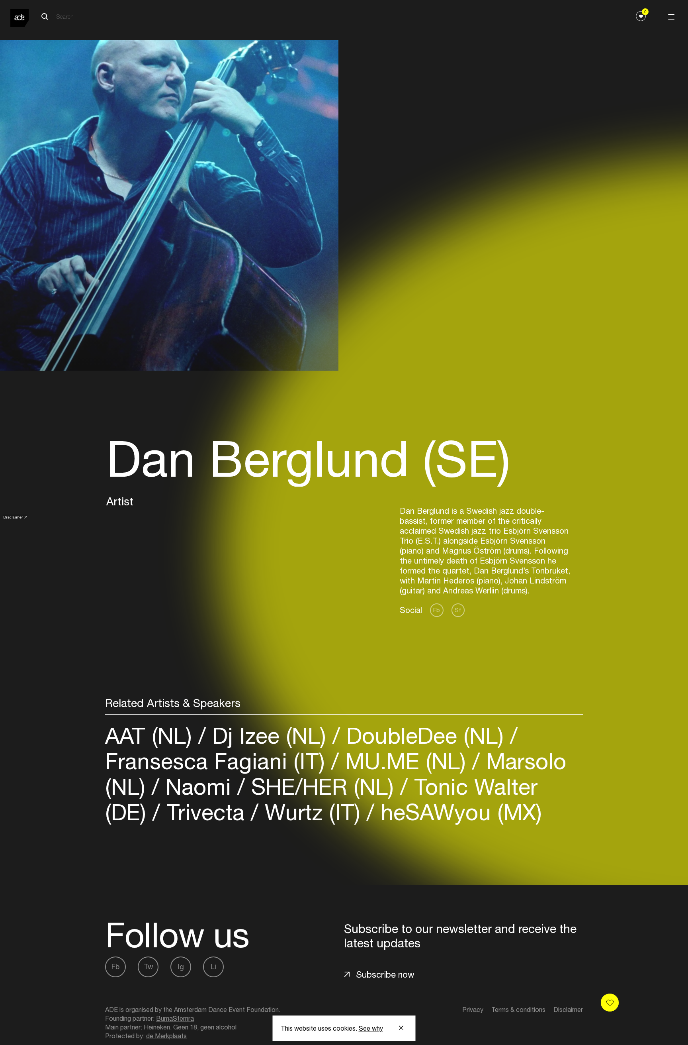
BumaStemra (175, 1018)
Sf (458, 610)
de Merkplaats (166, 1035)
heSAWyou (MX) (458, 812)
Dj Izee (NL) (269, 735)
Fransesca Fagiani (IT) (218, 761)
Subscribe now (385, 974)
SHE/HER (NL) (322, 786)
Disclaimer (13, 517)
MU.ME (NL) (405, 761)
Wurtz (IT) (312, 812)
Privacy (472, 1009)
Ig (181, 966)
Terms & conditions (518, 1009)
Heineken (157, 1027)
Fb (436, 610)
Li (213, 966)
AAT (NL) (151, 735)
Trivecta (205, 812)
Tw (148, 966)
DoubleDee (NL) (425, 735)
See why (371, 1028)
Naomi (198, 786)
